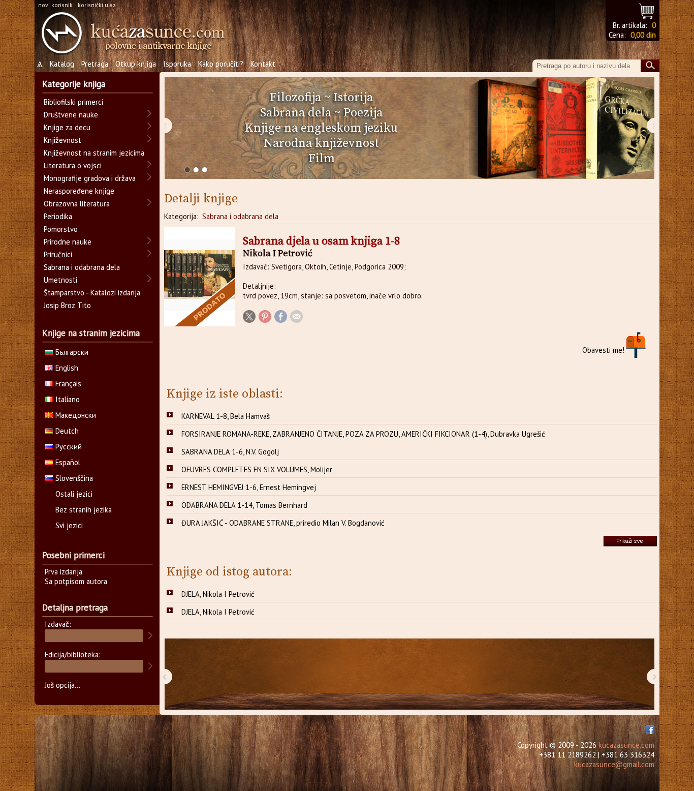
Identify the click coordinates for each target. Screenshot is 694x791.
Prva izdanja (63, 571)
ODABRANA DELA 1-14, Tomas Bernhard (244, 505)
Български (71, 352)
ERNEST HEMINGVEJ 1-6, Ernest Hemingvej (248, 487)
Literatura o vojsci (73, 165)
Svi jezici (69, 525)
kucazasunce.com (626, 745)
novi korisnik (55, 5)
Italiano (67, 399)
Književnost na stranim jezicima (94, 153)
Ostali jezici (73, 494)
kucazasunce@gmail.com (614, 764)
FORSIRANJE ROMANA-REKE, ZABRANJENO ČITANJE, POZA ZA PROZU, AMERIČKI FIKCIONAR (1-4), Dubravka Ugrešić (363, 434)
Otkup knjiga (135, 64)
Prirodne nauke (67, 242)
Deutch (67, 431)
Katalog (62, 64)
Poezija (363, 112)
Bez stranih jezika (83, 509)
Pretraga (94, 64)
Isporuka (177, 64)
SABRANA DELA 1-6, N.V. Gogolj (230, 452)
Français (68, 383)
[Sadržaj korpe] (647, 10)
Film (321, 158)
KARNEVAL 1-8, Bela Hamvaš (225, 416)
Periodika (58, 216)
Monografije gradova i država (90, 178)
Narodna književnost (321, 143)
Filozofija (295, 97)
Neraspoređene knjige (79, 191)
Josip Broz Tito (67, 305)
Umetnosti (60, 280)
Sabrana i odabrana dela (240, 216)
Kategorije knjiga (73, 83)
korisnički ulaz (97, 5)
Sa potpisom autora (76, 581)
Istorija (353, 97)
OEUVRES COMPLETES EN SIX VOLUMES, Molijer (256, 469)
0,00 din (643, 35)
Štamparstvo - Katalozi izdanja (92, 292)
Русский (68, 446)
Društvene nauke (71, 114)
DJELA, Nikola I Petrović (218, 594)
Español (67, 462)
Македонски (75, 415)
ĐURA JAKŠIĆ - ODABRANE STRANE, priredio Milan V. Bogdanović (283, 523)
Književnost (62, 140)
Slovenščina (74, 478)
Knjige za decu (67, 127)
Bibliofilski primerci (73, 102)
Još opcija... (62, 685)
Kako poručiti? (220, 64)
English (66, 368)
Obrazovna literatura (77, 203)
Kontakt (262, 64)
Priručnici (58, 254)
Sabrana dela (295, 112)
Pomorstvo (61, 229)
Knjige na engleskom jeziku (321, 128)
